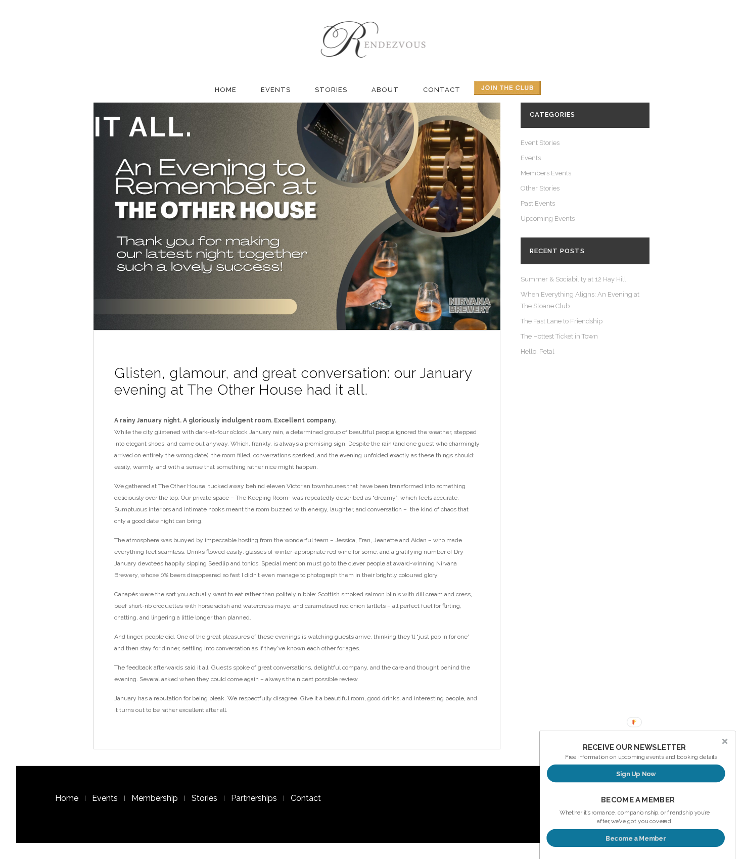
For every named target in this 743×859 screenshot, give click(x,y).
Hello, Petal (537, 351)
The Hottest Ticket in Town (559, 336)
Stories (204, 798)
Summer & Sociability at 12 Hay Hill (573, 279)
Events (531, 158)
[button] (634, 747)
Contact (306, 798)
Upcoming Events (548, 218)
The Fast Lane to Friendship (561, 321)
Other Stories (540, 188)
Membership (154, 798)
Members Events (546, 173)
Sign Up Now (636, 773)
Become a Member (636, 838)
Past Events (538, 203)
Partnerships (254, 798)
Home (66, 798)
